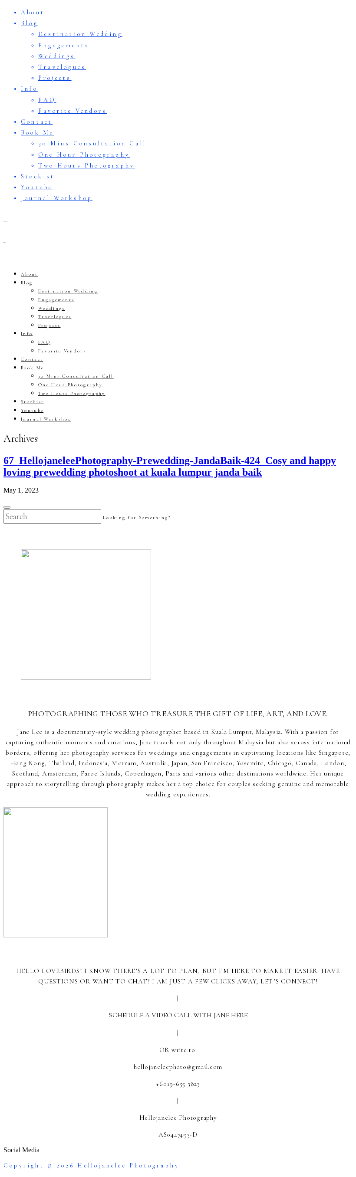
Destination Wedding (80, 34)
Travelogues (62, 67)
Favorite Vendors (72, 111)
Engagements (63, 45)
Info (29, 88)
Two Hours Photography (86, 165)
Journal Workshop (56, 198)
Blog (29, 23)
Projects (55, 78)
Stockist (38, 176)
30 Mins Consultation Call (92, 143)
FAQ (47, 100)
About (33, 12)
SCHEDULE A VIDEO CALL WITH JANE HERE (178, 1015)
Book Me (37, 132)
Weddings (57, 56)
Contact (37, 121)
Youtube (37, 187)
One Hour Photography (84, 154)
